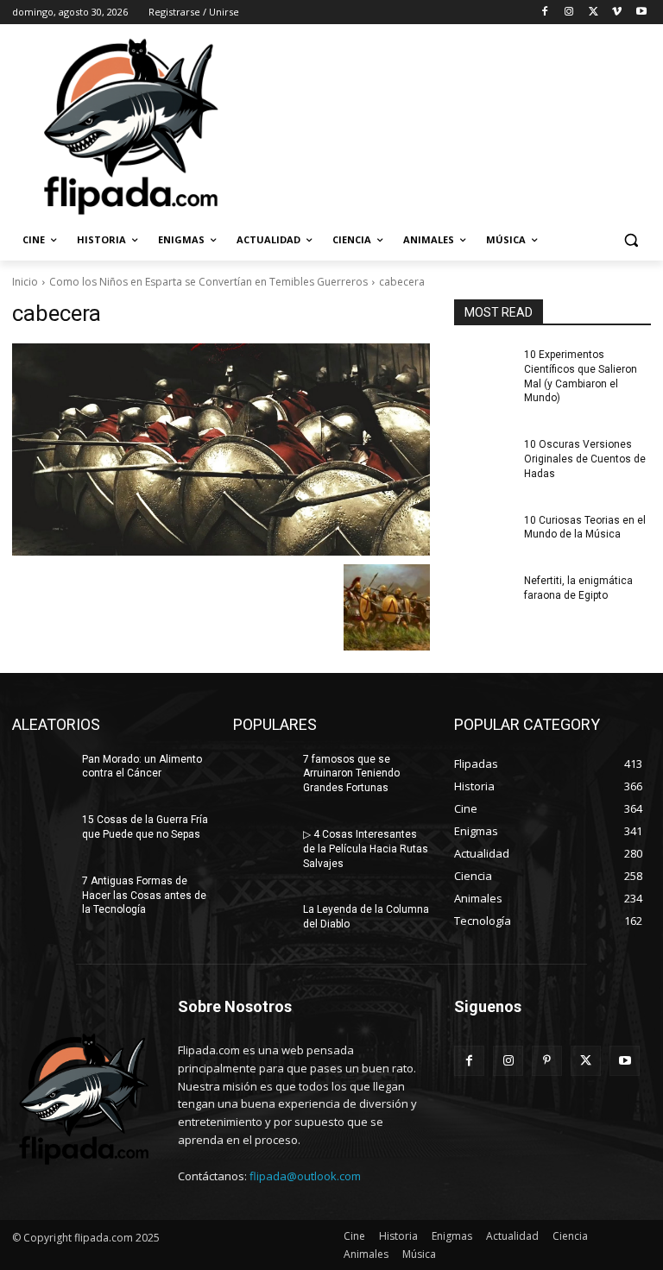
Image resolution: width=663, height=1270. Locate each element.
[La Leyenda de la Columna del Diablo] (262, 923)
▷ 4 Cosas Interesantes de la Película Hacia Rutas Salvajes (365, 849)
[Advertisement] (449, 125)
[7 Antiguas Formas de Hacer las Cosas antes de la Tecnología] (41, 894)
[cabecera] (221, 449)
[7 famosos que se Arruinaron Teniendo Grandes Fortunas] (262, 773)
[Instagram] (569, 12)
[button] (630, 240)
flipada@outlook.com (305, 1176)
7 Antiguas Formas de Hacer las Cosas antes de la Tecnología (144, 895)
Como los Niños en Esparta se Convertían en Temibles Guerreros (208, 281)
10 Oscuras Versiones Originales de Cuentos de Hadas (585, 459)
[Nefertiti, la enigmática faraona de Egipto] (483, 594)
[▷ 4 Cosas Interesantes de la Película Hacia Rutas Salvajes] (262, 848)
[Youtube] (641, 12)
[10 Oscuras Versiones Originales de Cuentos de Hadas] (483, 458)
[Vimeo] (617, 12)
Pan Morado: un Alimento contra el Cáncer (142, 766)
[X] (593, 12)
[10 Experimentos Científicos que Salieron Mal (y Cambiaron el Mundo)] (483, 368)
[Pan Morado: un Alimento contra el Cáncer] (41, 773)
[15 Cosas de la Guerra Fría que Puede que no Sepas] (41, 833)
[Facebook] (545, 12)
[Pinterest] (547, 1061)
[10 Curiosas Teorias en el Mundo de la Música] (483, 534)
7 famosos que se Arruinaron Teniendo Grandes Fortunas (351, 774)
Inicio (25, 281)
